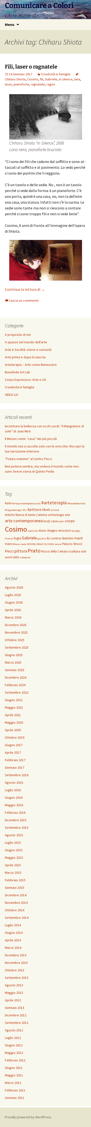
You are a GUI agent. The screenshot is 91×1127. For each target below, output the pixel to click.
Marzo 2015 (13, 872)
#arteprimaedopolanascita (26, 503)
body (46, 521)
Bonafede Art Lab (17, 372)
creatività (33, 530)
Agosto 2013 (14, 985)
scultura (74, 551)
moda (23, 544)
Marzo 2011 (13, 1083)
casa (54, 521)
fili (41, 79)
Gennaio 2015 (14, 887)
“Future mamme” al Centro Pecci (28, 459)
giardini (42, 538)
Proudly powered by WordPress (28, 1117)
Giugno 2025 (14, 655)
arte (67, 515)
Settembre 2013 (16, 977)
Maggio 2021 (14, 707)
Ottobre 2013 (14, 970)
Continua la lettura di (25, 289)
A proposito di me (18, 334)
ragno (51, 84)
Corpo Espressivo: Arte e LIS (25, 379)
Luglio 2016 (13, 790)
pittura (20, 551)
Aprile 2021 (13, 715)
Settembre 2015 (16, 827)
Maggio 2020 (14, 722)
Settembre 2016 (16, 775)
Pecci (9, 551)
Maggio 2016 (14, 805)
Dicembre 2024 (15, 677)
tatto (16, 557)
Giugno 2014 (14, 932)
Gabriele (51, 79)
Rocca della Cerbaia (54, 551)
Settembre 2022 (16, 692)
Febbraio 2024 (15, 685)
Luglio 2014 (13, 925)
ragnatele (38, 84)
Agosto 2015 (14, 835)
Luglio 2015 (13, 842)
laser (8, 84)
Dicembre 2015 (15, 820)
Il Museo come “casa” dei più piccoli (31, 439)
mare (8, 544)
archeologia (56, 515)
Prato (34, 550)
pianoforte (21, 84)
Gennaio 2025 (14, 670)
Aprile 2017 (13, 752)
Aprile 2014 (13, 940)
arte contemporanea (24, 520)
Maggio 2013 (14, 992)
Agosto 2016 (14, 782)
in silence (66, 79)
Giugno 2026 (14, 602)
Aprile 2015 (13, 865)
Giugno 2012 (14, 1045)
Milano (16, 544)
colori (61, 521)
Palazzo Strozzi (72, 544)
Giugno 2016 (14, 797)
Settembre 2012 (16, 1022)
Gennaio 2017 (14, 767)
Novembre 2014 (16, 902)
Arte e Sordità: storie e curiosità (28, 349)
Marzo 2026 (13, 617)
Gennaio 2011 (14, 1098)
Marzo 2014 (13, 947)
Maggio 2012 (14, 1052)
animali (55, 510)
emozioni (64, 531)
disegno (52, 531)
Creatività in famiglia (55, 74)
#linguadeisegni (13, 510)
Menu (9, 24)
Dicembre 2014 (15, 895)
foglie (17, 538)
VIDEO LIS (11, 394)
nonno (58, 544)
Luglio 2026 (13, 595)
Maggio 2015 (14, 857)
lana (77, 79)
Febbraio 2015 (15, 880)
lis (48, 538)
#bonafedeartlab (76, 503)
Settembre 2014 (16, 917)
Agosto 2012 (14, 1030)
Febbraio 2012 (15, 1060)
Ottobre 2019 (14, 737)
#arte (8, 503)
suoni (8, 557)
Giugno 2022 (14, 700)
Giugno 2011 (14, 1068)
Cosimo (32, 79)
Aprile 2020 (13, 730)
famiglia (76, 530)
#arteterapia (54, 503)
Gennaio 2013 (14, 1007)
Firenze (9, 538)
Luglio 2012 (13, 1037)
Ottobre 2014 (14, 910)
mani (78, 538)
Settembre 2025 (16, 647)
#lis (25, 510)
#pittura (34, 509)
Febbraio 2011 (15, 1090)
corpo (70, 520)
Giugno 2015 (14, 850)
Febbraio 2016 (15, 812)
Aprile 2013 (13, 1000)
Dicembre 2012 (15, 1015)
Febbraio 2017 (15, 760)
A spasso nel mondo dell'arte (26, 342)
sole (83, 551)
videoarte (25, 557)
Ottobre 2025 (14, 640)
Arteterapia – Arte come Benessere (31, 364)
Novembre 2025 (16, 632)
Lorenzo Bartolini (62, 538)
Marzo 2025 (13, 662)
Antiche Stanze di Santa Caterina (26, 515)
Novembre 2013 (16, 962)
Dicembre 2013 (15, 955)
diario (42, 531)
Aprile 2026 (13, 610)
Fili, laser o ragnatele (31, 66)
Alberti (46, 510)
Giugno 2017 (14, 745)
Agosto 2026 (14, 587)
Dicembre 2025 (15, 625)
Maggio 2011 (14, 1075)
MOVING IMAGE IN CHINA (40, 544)
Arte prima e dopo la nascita (25, 357)
